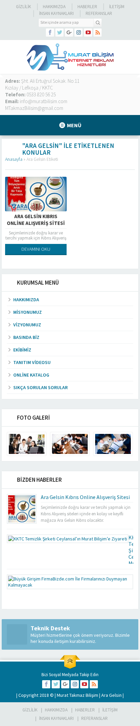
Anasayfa (13, 159)
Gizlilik (23, 6)
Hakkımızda (54, 6)
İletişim (116, 6)
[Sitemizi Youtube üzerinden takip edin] (88, 32)
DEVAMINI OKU (35, 249)
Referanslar (99, 13)
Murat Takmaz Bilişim (77, 695)
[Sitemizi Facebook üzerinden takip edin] (50, 32)
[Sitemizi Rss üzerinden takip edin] (97, 32)
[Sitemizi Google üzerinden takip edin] (69, 32)
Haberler (87, 6)
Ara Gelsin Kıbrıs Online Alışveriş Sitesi (36, 219)
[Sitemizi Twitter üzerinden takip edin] (59, 32)
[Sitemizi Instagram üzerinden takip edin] (78, 32)
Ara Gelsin (111, 695)
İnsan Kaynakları (56, 13)
